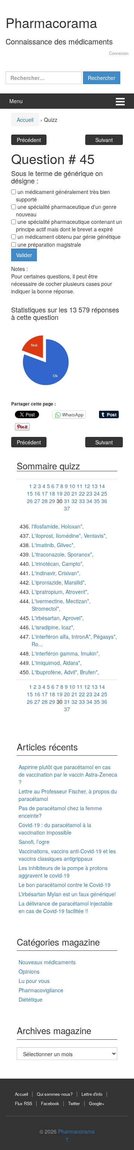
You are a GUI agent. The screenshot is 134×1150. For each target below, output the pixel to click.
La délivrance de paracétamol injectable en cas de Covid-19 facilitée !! (65, 907)
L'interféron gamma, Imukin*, (66, 653)
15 (30, 493)
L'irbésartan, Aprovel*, (58, 618)
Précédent (29, 140)
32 (74, 501)
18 (52, 493)
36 (104, 501)
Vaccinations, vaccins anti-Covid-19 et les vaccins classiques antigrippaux (67, 854)
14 (102, 486)
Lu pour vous (34, 980)
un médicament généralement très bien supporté (63, 195)
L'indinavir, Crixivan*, (56, 573)
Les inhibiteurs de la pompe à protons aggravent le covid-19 (63, 871)
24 (97, 493)
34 (89, 501)
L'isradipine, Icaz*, (53, 627)
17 (45, 493)
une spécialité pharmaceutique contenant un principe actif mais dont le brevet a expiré (69, 225)
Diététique (30, 999)
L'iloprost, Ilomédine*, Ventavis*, (69, 535)
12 (87, 486)
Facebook (50, 1103)
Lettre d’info (92, 1094)
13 (95, 486)
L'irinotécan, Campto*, (58, 563)
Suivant (104, 140)
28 (45, 501)
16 (37, 493)
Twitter (74, 1103)
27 (37, 501)
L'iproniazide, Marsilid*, (59, 582)
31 (67, 501)
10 (72, 486)
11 (80, 486)
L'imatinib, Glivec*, (53, 545)
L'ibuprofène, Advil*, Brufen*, (65, 672)
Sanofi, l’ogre (34, 841)
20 (67, 493)
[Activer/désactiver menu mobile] (120, 101)
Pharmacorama (51, 22)
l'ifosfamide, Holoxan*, (58, 526)
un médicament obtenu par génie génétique (68, 236)
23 (89, 493)
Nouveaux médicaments (47, 962)
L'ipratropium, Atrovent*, (60, 591)
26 (30, 501)
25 (104, 493)
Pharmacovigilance (41, 990)
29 (52, 501)
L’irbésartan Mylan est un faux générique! (67, 894)
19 (60, 493)
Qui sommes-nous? (55, 1094)
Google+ (97, 1103)
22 (82, 493)
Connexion (118, 53)
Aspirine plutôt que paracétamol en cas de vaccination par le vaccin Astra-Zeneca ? (68, 774)
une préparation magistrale (48, 244)
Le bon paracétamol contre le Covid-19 (65, 884)
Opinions (29, 971)
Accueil (25, 119)
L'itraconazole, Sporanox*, (62, 554)
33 (82, 501)
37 (67, 508)
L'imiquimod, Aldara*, (57, 662)
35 (97, 501)
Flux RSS (23, 1103)
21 (74, 493)
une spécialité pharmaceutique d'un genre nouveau (66, 210)
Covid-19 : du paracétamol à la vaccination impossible (55, 828)
